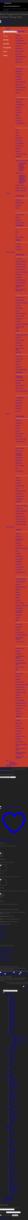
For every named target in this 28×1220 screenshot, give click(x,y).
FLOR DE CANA (20, 641)
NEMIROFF (19, 460)
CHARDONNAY (20, 380)
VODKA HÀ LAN (20, 519)
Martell (11, 1055)
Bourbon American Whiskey (20, 1041)
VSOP (17, 232)
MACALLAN (19, 38)
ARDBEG (18, 151)
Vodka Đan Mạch (14, 1186)
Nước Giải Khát (13, 763)
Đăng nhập (15, 1215)
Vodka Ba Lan (13, 1189)
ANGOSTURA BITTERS (19, 539)
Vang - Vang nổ (10, 252)
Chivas (11, 996)
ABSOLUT (18, 420)
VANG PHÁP (19, 356)
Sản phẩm (6, 43)
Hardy (11, 1059)
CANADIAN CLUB (21, 154)
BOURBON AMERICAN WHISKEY (22, 177)
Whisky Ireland (13, 1047)
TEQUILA (18, 716)
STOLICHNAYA (20, 496)
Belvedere (12, 1175)
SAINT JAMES (20, 603)
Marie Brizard (13, 1133)
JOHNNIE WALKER (21, 43)
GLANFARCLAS (20, 90)
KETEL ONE (19, 451)
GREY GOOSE (20, 448)
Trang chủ (3, 769)
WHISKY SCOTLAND (22, 160)
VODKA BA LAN (20, 516)
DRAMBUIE (19, 561)
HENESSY (19, 200)
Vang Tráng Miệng (14, 1097)
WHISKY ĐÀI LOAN (21, 190)
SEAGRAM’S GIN (21, 706)
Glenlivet (11, 1002)
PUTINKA (18, 480)
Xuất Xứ (8, 1034)
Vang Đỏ (11, 1095)
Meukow (11, 1061)
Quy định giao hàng (5, 956)
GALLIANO (19, 569)
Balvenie (11, 1006)
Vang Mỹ (11, 1106)
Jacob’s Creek (13, 1083)
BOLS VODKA (20, 433)
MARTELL (18, 205)
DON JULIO (19, 723)
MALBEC (18, 411)
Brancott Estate (13, 1086)
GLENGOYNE (19, 146)
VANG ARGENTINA (21, 369)
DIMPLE (18, 92)
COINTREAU (19, 556)
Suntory (11, 1028)
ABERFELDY (19, 62)
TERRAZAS (19, 319)
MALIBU (18, 651)
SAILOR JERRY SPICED (20, 657)
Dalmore (11, 1014)
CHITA (17, 130)
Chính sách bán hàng (6, 948)
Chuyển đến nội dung (6, 0)
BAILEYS (18, 543)
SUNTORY (19, 112)
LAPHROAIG (19, 74)
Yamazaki (12, 1031)
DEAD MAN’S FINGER (19, 638)
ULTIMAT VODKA (21, 441)
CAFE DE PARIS (20, 269)
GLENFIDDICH (20, 40)
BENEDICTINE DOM (21, 548)
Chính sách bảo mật (5, 961)
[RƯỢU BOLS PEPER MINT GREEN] (11, 806)
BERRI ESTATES (20, 297)
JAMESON (19, 107)
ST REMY (18, 244)
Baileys (11, 1135)
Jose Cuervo (12, 1161)
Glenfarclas (12, 1020)
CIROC (18, 428)
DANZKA (18, 425)
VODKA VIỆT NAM (21, 524)
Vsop (10, 1066)
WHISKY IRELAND (21, 188)
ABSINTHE (19, 536)
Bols (10, 1131)
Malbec (11, 1126)
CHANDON (19, 277)
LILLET (18, 311)
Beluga (11, 1176)
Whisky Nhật (12, 1045)
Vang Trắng (12, 1093)
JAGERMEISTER (20, 579)
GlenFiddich (12, 999)
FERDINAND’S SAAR (22, 684)
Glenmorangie (13, 1007)
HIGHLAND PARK (21, 87)
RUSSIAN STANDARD (19, 454)
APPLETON (19, 624)
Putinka (11, 1178)
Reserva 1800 (13, 1156)
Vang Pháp (12, 1100)
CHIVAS (18, 35)
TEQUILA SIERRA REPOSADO (21, 753)
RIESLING (18, 405)
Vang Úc (11, 1103)
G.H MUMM (19, 259)
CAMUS (18, 208)
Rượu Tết (9, 766)
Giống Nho (9, 1109)
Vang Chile (12, 1102)
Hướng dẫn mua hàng (6, 951)
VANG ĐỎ (18, 343)
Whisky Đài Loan (14, 1048)
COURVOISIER (20, 214)
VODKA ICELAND (21, 521)
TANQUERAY (19, 708)
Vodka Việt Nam (13, 1193)
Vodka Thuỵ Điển (14, 1183)
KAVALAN (18, 110)
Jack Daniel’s (13, 1024)
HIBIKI (17, 115)
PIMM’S (18, 597)
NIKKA (17, 135)
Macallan (11, 998)
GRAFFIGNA (19, 308)
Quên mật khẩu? (4, 1218)
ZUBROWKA (19, 499)
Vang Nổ (11, 1092)
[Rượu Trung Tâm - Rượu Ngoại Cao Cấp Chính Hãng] (5, 21)
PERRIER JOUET (21, 264)
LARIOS (18, 695)
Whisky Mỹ (12, 1040)
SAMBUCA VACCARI (22, 605)
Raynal (11, 1073)
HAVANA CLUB (20, 648)
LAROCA (18, 321)
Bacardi (11, 1138)
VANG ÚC (18, 361)
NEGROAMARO (20, 385)
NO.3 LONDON (20, 700)
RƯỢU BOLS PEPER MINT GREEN (10, 840)
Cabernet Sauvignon (15, 1110)
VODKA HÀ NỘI (20, 485)
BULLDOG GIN (20, 682)
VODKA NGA (19, 508)
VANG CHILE (19, 359)
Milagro (11, 1159)
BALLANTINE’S (20, 51)
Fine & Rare (12, 1069)
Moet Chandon (13, 1081)
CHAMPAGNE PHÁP (21, 335)
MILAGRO (18, 733)
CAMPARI (18, 553)
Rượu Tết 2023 (7, 1200)
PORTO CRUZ (20, 316)
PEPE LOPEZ (19, 741)
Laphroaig (12, 1012)
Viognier (11, 1124)
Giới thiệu (6, 40)
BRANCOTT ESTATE (22, 272)
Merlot (11, 1113)
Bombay (11, 1147)
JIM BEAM (18, 102)
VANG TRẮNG (20, 340)
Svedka (11, 1179)
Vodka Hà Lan (13, 1190)
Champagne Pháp (14, 1090)
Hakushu (11, 1033)
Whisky (8, 28)
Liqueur (8, 1128)
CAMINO (18, 720)
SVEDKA (18, 483)
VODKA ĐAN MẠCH (21, 511)
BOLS (17, 551)
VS (16, 229)
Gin (7, 1145)
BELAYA (18, 431)
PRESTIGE (19, 463)
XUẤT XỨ (18, 156)
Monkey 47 (12, 1152)
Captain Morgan (13, 1142)
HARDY (18, 217)
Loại (7, 1089)
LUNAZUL (18, 731)
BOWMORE (19, 71)
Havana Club (13, 1140)
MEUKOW (18, 220)
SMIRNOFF (19, 423)
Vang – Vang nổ (7, 1076)
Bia (7, 760)
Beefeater (12, 1148)
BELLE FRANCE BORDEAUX (20, 290)
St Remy (11, 1072)
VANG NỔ (18, 337)
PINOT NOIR (19, 388)
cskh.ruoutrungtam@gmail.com (11, 6)
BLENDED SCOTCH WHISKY (22, 169)
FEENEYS (19, 564)
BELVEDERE (19, 457)
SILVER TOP (19, 713)
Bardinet (11, 1130)
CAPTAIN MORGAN (21, 635)
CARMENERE (20, 397)
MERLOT (18, 383)
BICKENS (18, 676)
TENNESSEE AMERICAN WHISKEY (22, 181)
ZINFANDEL (19, 403)
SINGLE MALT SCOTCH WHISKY (23, 165)
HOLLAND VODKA (21, 439)
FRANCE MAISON (21, 313)
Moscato (11, 1120)
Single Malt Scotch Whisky (19, 1037)
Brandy (8, 1071)
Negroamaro (12, 1114)
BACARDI (18, 627)
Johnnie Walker (13, 1000)
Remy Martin (12, 1054)
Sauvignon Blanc (14, 1117)
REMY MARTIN (20, 202)
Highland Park (13, 1019)
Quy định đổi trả (4, 959)
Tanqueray (12, 1149)
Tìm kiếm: (5, 30)
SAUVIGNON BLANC (22, 391)
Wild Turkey (12, 1021)
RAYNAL (18, 246)
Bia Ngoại (12, 762)
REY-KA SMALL (20, 465)
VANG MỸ (18, 367)
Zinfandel (12, 1121)
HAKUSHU (19, 120)
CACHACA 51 (19, 632)
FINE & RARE (19, 237)
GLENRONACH (20, 143)
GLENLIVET (19, 46)
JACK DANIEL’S (20, 104)
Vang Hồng (12, 1096)
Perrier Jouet (12, 1082)
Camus (11, 1057)
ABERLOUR (19, 59)
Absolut (11, 1165)
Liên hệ (5, 55)
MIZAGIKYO (19, 138)
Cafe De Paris (13, 1085)
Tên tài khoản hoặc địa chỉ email (9, 1208)
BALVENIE (19, 54)
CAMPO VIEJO (20, 300)
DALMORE (19, 79)
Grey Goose (12, 1171)
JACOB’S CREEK (21, 266)
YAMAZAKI (19, 118)
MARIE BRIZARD (20, 587)
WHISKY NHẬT (20, 185)
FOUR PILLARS (20, 687)
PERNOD (18, 595)
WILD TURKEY (20, 99)
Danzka (11, 1168)
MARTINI (18, 589)
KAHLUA (18, 584)
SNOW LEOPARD (21, 491)
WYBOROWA (19, 471)
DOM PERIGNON (20, 280)
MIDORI (18, 592)
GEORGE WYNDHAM (22, 324)
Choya (11, 1134)
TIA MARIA (19, 615)
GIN (17, 670)
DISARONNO (19, 559)
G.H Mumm (12, 1079)
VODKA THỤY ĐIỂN (21, 505)
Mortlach (11, 1017)
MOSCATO (19, 400)
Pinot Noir (12, 1116)
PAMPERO (19, 653)
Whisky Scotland (14, 1036)
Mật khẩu (3, 1212)
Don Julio (12, 1158)
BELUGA (18, 477)
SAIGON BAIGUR (21, 703)
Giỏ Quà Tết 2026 (11, 765)
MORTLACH (19, 84)
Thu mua (2, 932)
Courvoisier (12, 1058)
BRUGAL (18, 629)
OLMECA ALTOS (20, 736)
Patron (11, 1155)
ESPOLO (18, 726)
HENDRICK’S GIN (21, 692)
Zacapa (11, 1144)
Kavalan (11, 1027)
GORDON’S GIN (20, 690)
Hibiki (11, 1030)
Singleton (12, 1003)
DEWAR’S (18, 76)
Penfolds (11, 1088)
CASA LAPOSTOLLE (21, 303)
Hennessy (12, 1052)
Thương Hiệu (10, 995)
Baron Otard (12, 1062)
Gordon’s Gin (13, 1151)
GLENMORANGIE (21, 56)
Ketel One (12, 1172)
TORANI (18, 617)
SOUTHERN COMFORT (19, 611)
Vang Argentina (13, 1107)
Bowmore (12, 1010)
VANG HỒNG (19, 345)
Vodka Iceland (13, 1192)
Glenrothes (12, 1009)
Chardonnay (12, 1111)
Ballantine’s (12, 1005)
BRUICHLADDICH (21, 82)
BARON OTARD (20, 222)
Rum (7, 1137)
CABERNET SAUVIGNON (19, 377)
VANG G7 (18, 305)
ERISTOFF (19, 436)
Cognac (8, 193)
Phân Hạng (9, 1064)
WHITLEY (18, 711)
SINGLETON (19, 48)
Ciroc (10, 1169)
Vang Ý (11, 1104)
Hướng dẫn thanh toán (6, 953)
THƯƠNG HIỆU (20, 196)
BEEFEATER (19, 674)
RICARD (18, 600)
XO (16, 234)
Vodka (8, 413)
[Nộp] (3, 33)
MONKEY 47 (19, 698)
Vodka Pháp (12, 1187)
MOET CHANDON (21, 261)
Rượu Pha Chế (10, 527)
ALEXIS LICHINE (20, 282)
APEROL (18, 533)
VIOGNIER (19, 408)
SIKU (17, 468)
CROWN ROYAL (20, 123)
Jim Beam (12, 1023)
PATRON (18, 739)
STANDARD (19, 493)
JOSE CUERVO (20, 728)
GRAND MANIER (20, 572)
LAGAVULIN (19, 140)
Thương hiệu (7, 47)
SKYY (17, 488)
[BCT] (25, 986)
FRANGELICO (20, 567)
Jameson (11, 1026)
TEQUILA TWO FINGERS (20, 757)
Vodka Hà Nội (13, 1180)
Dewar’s (11, 1013)
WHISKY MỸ (19, 173)
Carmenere (12, 1119)
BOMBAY (18, 679)
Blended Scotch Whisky (19, 1038)
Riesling (11, 1123)
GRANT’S (18, 148)
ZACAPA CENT (20, 667)
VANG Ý (18, 364)
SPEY (17, 132)
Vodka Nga (12, 1185)
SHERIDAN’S (19, 608)
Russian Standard (14, 1173)
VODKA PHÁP (20, 513)
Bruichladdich (13, 1016)
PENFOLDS (19, 274)
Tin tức (5, 51)
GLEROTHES (19, 68)
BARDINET (19, 545)
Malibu (11, 1141)
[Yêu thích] (0, 808)
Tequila (8, 1154)
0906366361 (7, 3)
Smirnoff (11, 1166)
